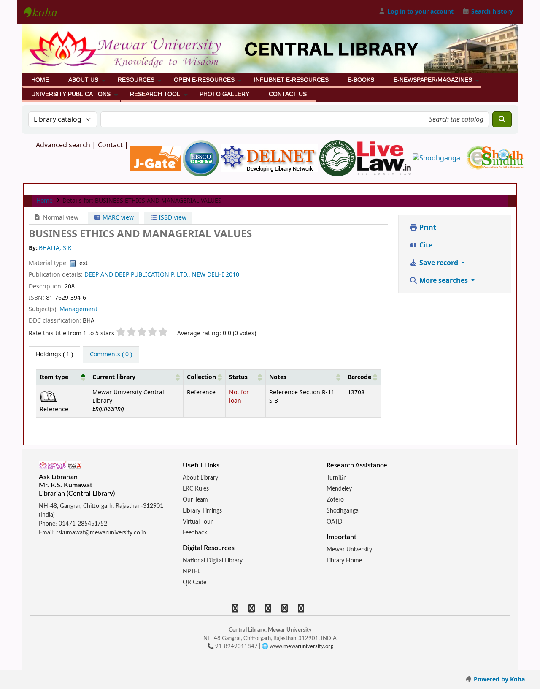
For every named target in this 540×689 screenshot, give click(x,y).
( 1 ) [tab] (54, 354)
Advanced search (63, 145)
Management (78, 309)
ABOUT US (83, 79)
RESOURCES (136, 79)
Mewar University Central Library (45, 11)
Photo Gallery (224, 94)
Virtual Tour (198, 522)
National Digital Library (213, 561)
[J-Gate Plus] (156, 158)
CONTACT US (288, 94)
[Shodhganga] (437, 158)
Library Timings (202, 511)
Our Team (195, 500)
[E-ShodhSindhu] (494, 158)
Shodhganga (343, 511)
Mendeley (339, 489)
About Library (200, 478)
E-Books (361, 79)
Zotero (335, 500)
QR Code (194, 583)
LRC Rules (196, 489)
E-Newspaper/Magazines (433, 79)
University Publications (71, 94)
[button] (83, 377)
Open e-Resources (204, 79)
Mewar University (349, 550)
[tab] (111, 354)
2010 (232, 274)
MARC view (117, 217)
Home (40, 79)
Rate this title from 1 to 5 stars (71, 333)
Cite (425, 245)
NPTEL (191, 572)
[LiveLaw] (385, 158)
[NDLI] (338, 158)
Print (427, 227)
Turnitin (337, 478)
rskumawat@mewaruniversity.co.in (101, 533)
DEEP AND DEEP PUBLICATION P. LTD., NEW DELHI (154, 274)
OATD (335, 522)
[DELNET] (270, 158)
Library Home (344, 561)
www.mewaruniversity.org (301, 646)
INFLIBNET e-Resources (291, 79)
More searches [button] (444, 281)
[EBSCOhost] (202, 158)
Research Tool (155, 94)
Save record (439, 263)
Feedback (195, 533)
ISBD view (171, 217)
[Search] (502, 119)
